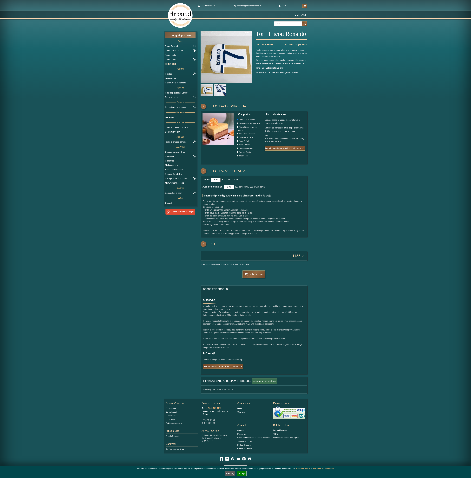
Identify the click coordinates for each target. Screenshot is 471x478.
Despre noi (241, 434)
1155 (296, 256)
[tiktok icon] (249, 459)
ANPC (275, 434)
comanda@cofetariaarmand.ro (249, 6)
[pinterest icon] (232, 459)
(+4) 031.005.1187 (213, 408)
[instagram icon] (227, 459)
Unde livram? (171, 419)
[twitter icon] (244, 459)
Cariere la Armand (244, 449)
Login (283, 6)
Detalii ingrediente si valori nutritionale (283, 148)
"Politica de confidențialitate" (323, 469)
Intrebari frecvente (280, 430)
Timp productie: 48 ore (295, 45)
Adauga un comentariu (264, 381)
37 (237, 187)
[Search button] (304, 23)
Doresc (206, 179)
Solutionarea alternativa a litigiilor (286, 438)
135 (251, 187)
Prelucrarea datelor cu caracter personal (253, 438)
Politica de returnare (174, 423)
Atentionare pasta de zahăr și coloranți (222, 366)
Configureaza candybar (175, 152)
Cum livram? (171, 416)
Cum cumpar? (171, 408)
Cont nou (241, 412)
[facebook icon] (221, 459)
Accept (241, 473)
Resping (230, 473)
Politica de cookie (244, 445)
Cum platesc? (171, 412)
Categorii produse (180, 35)
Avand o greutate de (212, 187)
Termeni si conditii (244, 441)
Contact (300, 14)
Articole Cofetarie (172, 436)
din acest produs (229, 179)
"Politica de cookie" (303, 469)
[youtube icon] (238, 459)
